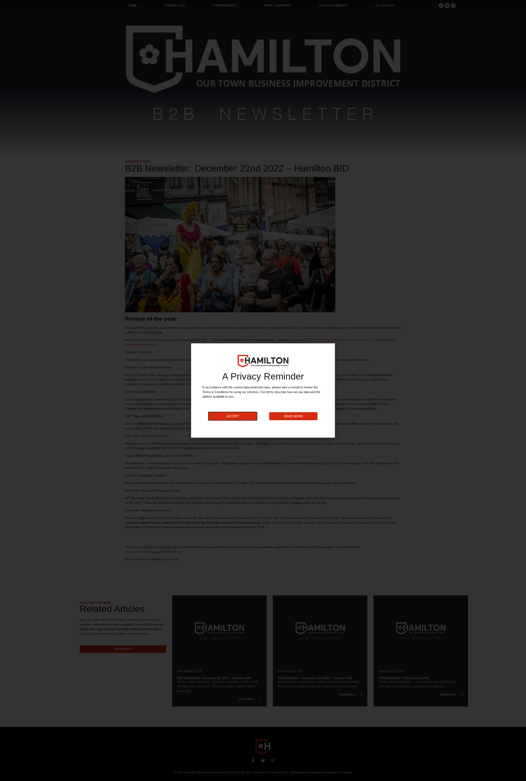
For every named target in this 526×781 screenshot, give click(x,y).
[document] (263, 390)
